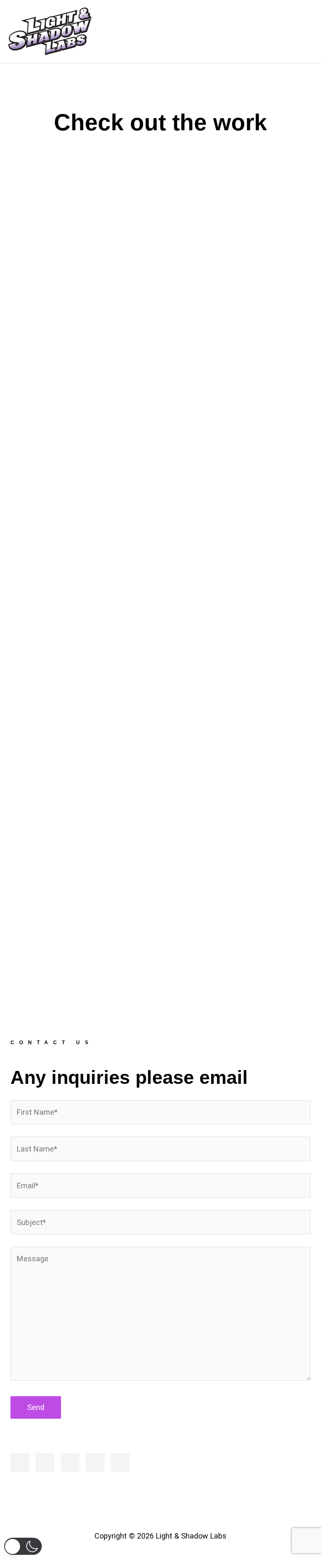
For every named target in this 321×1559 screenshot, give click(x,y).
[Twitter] (45, 1462)
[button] (23, 1546)
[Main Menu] (301, 31)
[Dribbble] (95, 1462)
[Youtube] (120, 1462)
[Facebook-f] (19, 1462)
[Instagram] (70, 1462)
